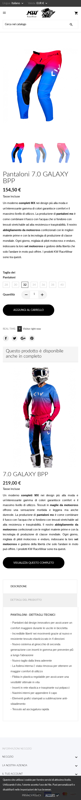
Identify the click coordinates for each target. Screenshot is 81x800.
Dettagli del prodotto (26, 600)
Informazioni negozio (17, 749)
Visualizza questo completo (33, 563)
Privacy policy (31, 795)
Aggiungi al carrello (28, 310)
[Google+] (23, 338)
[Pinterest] (32, 338)
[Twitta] (14, 338)
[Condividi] (6, 338)
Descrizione (19, 586)
